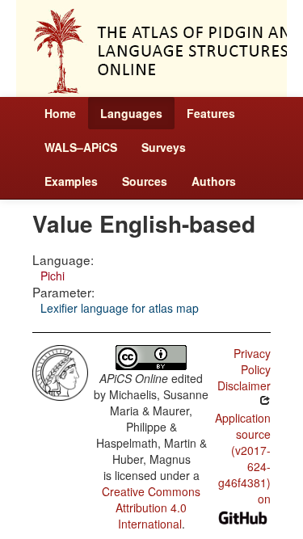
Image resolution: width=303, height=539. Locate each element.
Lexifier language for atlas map (119, 308)
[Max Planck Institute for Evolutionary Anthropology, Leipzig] (60, 371)
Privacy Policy (252, 361)
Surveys (163, 147)
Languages (131, 113)
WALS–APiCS (80, 147)
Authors (213, 181)
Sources (144, 181)
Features (211, 113)
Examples (71, 181)
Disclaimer (244, 385)
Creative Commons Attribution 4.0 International (151, 507)
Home (60, 113)
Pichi (52, 275)
